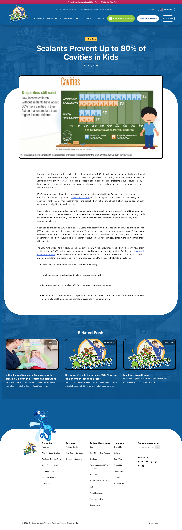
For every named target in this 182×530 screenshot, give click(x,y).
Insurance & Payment (50, 477)
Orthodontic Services (74, 459)
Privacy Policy (153, 523)
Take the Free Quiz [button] (109, 2)
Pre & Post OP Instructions (100, 481)
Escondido (118, 465)
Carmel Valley (119, 471)
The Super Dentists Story (51, 459)
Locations (85, 18)
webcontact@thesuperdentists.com (98, 9)
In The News (94, 474)
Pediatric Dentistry (73, 447)
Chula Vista (118, 459)
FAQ (91, 487)
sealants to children (80, 197)
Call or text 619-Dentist (148, 18)
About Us (38, 18)
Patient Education (96, 493)
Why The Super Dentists (51, 453)
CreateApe (71, 523)
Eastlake (117, 453)
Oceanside (118, 477)
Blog (91, 447)
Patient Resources (67, 18)
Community (46, 483)
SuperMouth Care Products (100, 453)
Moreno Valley (119, 483)
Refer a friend (95, 505)
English (167, 9)
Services (50, 18)
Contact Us (99, 18)
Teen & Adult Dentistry (74, 453)
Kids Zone (93, 459)
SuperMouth (168, 18)
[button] (43, 18)
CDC (62, 180)
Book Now (117, 18)
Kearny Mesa (118, 447)
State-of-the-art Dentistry (51, 465)
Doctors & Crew (48, 471)
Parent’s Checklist (96, 499)
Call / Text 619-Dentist (67, 9)
